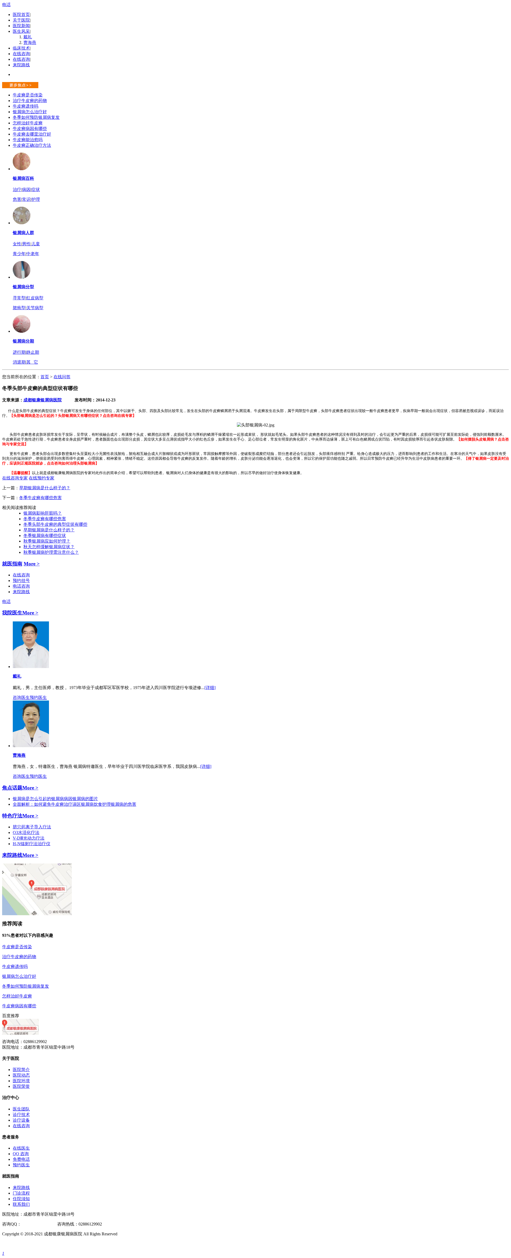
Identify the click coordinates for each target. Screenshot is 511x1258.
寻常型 (19, 298)
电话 (6, 4)
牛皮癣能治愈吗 (28, 139)
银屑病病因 (61, 798)
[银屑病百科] (21, 168)
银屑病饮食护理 (96, 804)
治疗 (17, 189)
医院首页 (21, 14)
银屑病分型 (23, 286)
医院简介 (21, 1069)
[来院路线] (37, 913)
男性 (26, 244)
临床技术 (21, 48)
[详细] (210, 687)
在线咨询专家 (15, 478)
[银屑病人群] (21, 223)
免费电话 (21, 1159)
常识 (26, 199)
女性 (17, 244)
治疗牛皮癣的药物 (30, 100)
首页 (44, 376)
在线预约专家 (41, 478)
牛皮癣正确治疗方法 (32, 145)
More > (32, 564)
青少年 (19, 253)
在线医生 (21, 1148)
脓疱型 (19, 308)
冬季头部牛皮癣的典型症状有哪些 (55, 524)
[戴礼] (31, 666)
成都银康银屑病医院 (42, 400)
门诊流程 (21, 1193)
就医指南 (12, 564)
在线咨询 (21, 53)
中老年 (32, 253)
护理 (35, 199)
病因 (26, 189)
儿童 (35, 244)
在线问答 (62, 376)
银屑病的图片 (85, 798)
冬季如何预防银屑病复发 (36, 117)
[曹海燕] (31, 745)
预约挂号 (21, 580)
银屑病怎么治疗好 (30, 111)
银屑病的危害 (123, 804)
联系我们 (21, 1204)
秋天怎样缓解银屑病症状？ (49, 546)
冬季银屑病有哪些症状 (44, 535)
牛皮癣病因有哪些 (30, 128)
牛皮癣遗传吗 (25, 106)
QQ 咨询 (21, 1153)
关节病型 (34, 308)
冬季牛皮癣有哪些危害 (40, 497)
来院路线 (21, 65)
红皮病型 (34, 298)
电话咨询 (21, 586)
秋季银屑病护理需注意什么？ (51, 552)
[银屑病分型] (21, 277)
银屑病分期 (23, 341)
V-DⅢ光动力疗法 (28, 838)
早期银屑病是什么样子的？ (44, 488)
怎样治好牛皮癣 (28, 123)
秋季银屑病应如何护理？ (46, 541)
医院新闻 (21, 25)
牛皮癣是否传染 (28, 95)
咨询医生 (21, 697)
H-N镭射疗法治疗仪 (31, 843)
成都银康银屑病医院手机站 (27, 1243)
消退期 (19, 362)
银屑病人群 (23, 232)
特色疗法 (12, 816)
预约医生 (38, 697)
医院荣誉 (21, 1086)
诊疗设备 (21, 1120)
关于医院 (21, 20)
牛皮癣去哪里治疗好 (32, 134)
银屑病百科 (23, 178)
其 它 (32, 362)
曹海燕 (29, 42)
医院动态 (21, 1075)
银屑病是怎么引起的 (32, 798)
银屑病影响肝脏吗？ (42, 513)
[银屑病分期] (21, 331)
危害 (17, 199)
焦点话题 (12, 788)
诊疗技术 (21, 1114)
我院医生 (12, 613)
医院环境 (21, 1080)
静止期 (32, 352)
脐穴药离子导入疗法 (32, 827)
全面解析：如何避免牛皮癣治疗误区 (47, 804)
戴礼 (27, 37)
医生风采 (21, 31)
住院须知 (21, 1198)
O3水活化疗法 (26, 832)
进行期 (19, 352)
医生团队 (21, 1109)
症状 (35, 189)
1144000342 (31, 1224)
